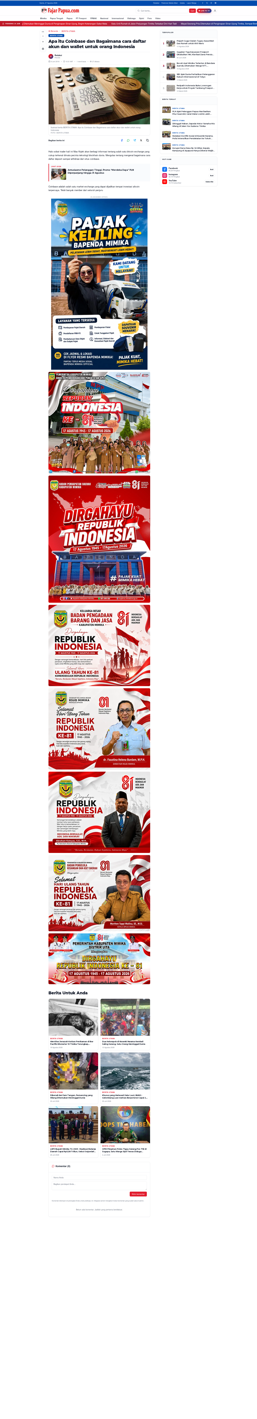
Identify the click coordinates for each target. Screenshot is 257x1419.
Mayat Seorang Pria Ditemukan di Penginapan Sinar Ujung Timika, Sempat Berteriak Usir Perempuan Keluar (162, 23)
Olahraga (131, 18)
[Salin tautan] (147, 140)
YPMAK (93, 18)
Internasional (118, 18)
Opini (141, 18)
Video (157, 18)
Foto (150, 18)
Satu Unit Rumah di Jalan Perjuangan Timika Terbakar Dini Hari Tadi (73, 23)
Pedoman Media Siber (169, 3)
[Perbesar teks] (43, 41)
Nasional (104, 18)
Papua (69, 18)
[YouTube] (215, 3)
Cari (192, 10)
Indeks (182, 3)
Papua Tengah (56, 18)
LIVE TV (204, 10)
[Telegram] (134, 140)
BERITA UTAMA (68, 31)
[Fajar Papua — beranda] (60, 10)
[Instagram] (211, 3)
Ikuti (211, 169)
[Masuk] (215, 10)
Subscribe (209, 181)
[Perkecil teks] (43, 36)
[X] (207, 3)
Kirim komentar (138, 1194)
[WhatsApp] (128, 140)
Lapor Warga (191, 3)
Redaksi (156, 3)
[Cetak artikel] (43, 48)
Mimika (43, 18)
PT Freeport (81, 18)
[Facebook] (203, 3)
